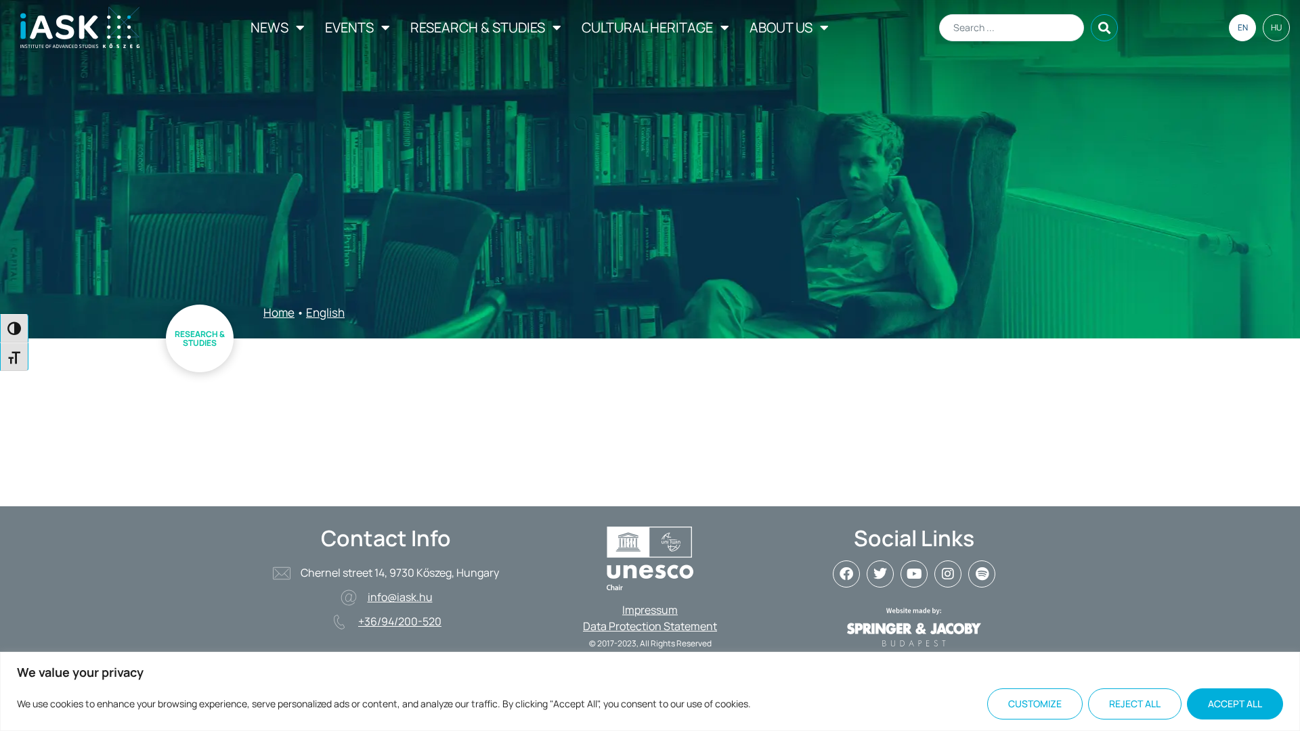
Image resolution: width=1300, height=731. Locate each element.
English (325, 312)
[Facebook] (846, 574)
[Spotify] (981, 574)
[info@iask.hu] (349, 597)
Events (349, 27)
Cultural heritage (647, 27)
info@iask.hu (400, 597)
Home (279, 312)
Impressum (650, 609)
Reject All (1135, 703)
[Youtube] (914, 574)
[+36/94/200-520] (339, 622)
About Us (781, 27)
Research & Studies (477, 27)
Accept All (1235, 703)
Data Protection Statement (650, 626)
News (269, 27)
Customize (1035, 703)
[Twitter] (880, 574)
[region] (650, 691)
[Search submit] (1104, 27)
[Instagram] (947, 574)
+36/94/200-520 (399, 621)
